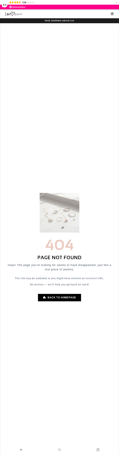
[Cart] (98, 449)
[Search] (59, 449)
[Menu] (21, 449)
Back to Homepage (61, 297)
